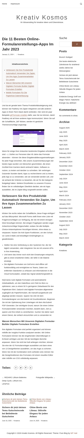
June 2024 (63, 183)
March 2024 (64, 196)
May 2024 (63, 187)
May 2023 (63, 234)
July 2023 (63, 229)
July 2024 (63, 179)
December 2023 (65, 208)
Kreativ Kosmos (42, 17)
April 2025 (63, 145)
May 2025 (63, 141)
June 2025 (63, 136)
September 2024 (66, 174)
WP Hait (73, 433)
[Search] (77, 44)
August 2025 (64, 128)
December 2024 (65, 162)
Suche (63, 38)
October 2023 (64, 217)
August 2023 (64, 225)
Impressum (15, 4)
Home (4, 4)
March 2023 (64, 238)
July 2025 (63, 132)
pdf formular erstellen (18, 115)
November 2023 (65, 213)
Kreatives (21, 54)
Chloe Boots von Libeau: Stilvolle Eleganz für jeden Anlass (69, 89)
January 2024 (64, 204)
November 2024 (65, 166)
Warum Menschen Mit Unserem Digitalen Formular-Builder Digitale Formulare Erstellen (20, 86)
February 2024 (65, 200)
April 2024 (63, 191)
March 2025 (64, 149)
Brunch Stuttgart (66, 57)
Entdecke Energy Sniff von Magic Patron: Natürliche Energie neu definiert (70, 100)
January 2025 (64, 157)
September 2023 (66, 221)
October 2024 (64, 170)
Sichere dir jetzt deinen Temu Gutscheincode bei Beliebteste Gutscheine (69, 78)
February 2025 (65, 153)
